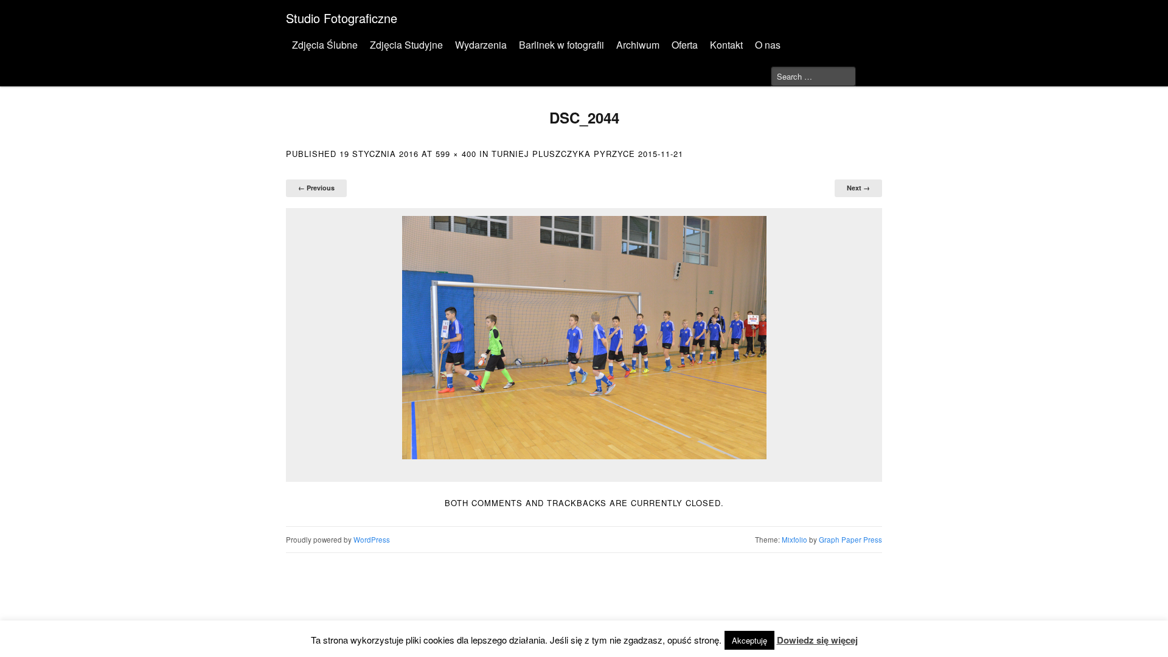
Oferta (685, 45)
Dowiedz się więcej (817, 639)
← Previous (316, 187)
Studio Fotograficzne (341, 18)
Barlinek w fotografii (561, 45)
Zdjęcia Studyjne (406, 45)
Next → (858, 187)
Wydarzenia (481, 45)
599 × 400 (456, 153)
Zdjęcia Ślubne (325, 45)
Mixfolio (794, 539)
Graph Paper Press (850, 539)
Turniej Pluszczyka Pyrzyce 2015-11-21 (587, 153)
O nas (767, 45)
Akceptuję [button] (749, 640)
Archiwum (637, 45)
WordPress (371, 539)
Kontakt (726, 45)
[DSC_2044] (584, 337)
